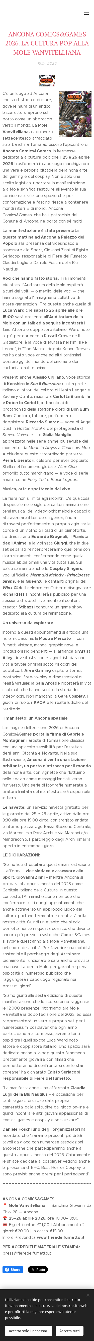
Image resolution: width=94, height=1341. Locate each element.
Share (15, 1270)
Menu (86, 12)
